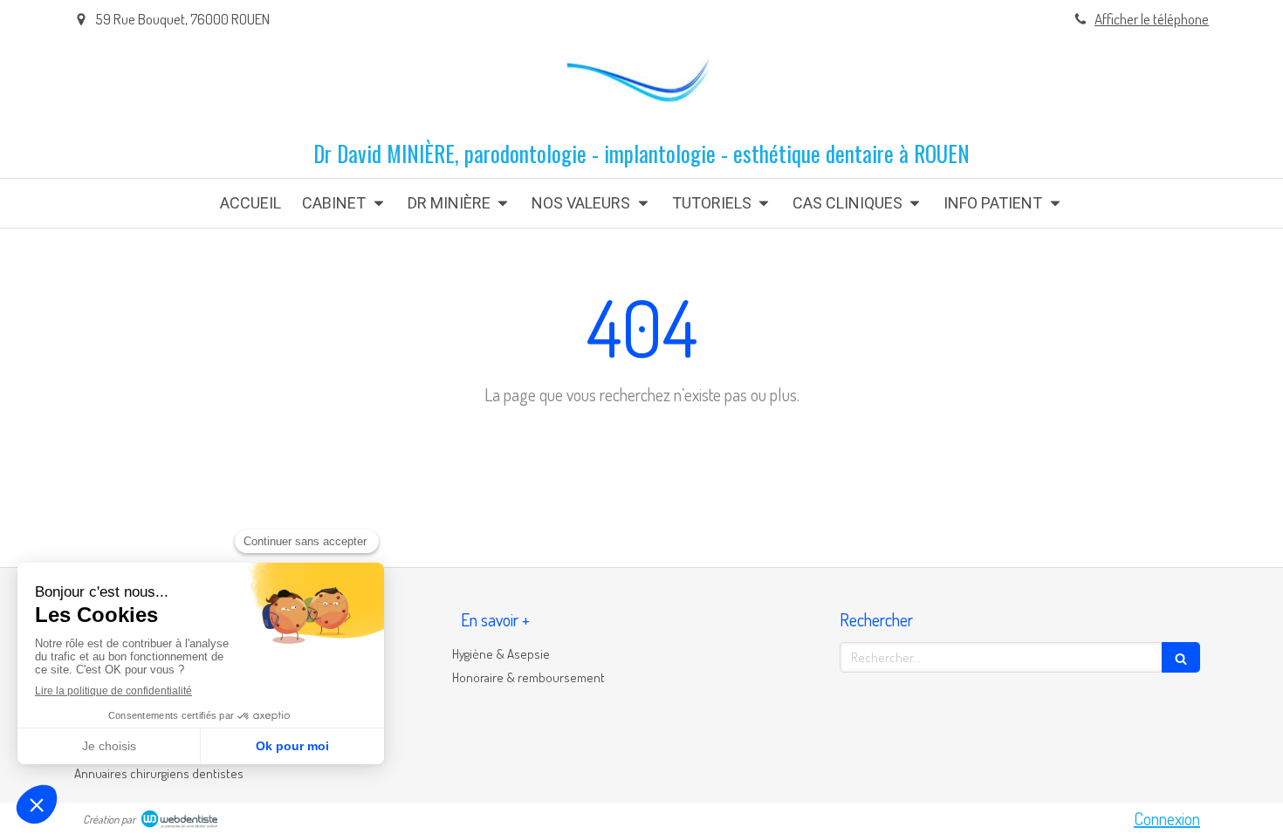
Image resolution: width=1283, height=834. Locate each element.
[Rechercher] (1181, 657)
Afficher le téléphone (1151, 19)
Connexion (1167, 818)
